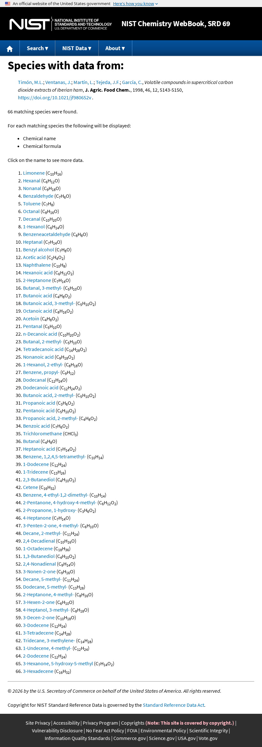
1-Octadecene (38, 548)
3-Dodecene (36, 625)
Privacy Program (100, 723)
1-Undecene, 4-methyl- (47, 648)
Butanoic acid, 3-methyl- (49, 303)
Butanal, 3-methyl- (42, 288)
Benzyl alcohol (38, 249)
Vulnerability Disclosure (57, 730)
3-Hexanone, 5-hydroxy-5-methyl (58, 663)
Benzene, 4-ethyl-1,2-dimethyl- (56, 495)
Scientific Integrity (208, 730)
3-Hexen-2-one (39, 602)
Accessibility (66, 723)
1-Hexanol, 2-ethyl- (43, 364)
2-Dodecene (36, 655)
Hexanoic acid (38, 272)
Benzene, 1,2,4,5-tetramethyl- (54, 456)
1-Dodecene (36, 464)
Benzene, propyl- (41, 372)
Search (35, 48)
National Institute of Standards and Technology (61, 24)
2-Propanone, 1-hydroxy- (50, 510)
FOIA (132, 730)
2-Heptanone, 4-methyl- (48, 594)
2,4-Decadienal (39, 540)
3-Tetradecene (38, 632)
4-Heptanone (37, 518)
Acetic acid (34, 257)
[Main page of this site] (10, 48)
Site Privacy (38, 723)
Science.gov (161, 738)
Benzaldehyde (38, 196)
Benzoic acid (36, 426)
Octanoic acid (37, 311)
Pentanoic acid (39, 410)
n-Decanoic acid (40, 334)
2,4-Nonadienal (39, 563)
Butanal (31, 441)
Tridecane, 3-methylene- (49, 640)
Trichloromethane (42, 433)
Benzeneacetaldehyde (46, 234)
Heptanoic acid (39, 449)
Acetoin (31, 318)
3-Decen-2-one (39, 617)
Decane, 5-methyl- (42, 579)
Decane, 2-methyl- (42, 533)
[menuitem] (10, 48)
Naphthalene (37, 265)
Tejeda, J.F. (108, 82)
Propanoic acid (39, 403)
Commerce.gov (129, 738)
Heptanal (32, 242)
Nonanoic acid (38, 357)
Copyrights (132, 723)
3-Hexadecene (38, 671)
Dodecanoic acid (40, 387)
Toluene (32, 203)
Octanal (31, 211)
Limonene (34, 173)
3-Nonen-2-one (39, 571)
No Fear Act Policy (105, 730)
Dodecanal (34, 380)
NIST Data (74, 48)
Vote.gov (208, 738)
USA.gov (187, 738)
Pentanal (32, 326)
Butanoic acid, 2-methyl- (49, 395)
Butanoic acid (37, 295)
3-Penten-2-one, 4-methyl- (51, 525)
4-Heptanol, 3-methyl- (46, 609)
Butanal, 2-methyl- (42, 341)
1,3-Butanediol (39, 556)
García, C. (132, 82)
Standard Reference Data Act (173, 705)
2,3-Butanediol (39, 479)
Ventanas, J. (58, 82)
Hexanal (31, 180)
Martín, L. (83, 82)
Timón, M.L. (30, 82)
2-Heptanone (37, 280)
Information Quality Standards (77, 738)
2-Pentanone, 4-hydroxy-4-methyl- (59, 502)
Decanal (31, 219)
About (112, 48)
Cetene (30, 487)
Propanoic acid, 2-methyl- (50, 418)
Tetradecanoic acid (43, 349)
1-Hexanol (34, 226)
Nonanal (32, 188)
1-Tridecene (35, 472)
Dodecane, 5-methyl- (45, 586)
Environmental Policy (163, 730)
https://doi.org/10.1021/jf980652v (54, 97)
